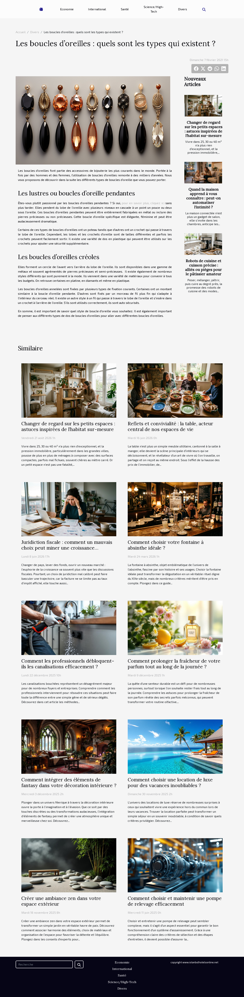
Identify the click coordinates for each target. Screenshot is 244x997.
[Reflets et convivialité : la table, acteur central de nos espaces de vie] (175, 390)
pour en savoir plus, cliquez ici (143, 203)
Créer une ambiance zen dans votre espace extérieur (61, 901)
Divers (182, 9)
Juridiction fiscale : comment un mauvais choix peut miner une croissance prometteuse (66, 548)
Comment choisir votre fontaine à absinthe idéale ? (166, 545)
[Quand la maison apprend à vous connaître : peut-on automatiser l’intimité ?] (203, 172)
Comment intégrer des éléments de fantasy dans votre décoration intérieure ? (68, 782)
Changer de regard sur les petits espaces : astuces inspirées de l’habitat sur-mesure (203, 129)
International (97, 9)
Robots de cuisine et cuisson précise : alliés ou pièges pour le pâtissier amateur (203, 267)
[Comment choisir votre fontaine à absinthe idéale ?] (175, 509)
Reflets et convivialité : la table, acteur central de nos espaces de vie (170, 426)
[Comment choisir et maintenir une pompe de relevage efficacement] (175, 865)
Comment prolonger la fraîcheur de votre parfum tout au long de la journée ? (174, 664)
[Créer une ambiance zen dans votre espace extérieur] (68, 865)
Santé (125, 9)
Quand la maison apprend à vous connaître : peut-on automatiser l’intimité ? (203, 198)
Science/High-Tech (154, 9)
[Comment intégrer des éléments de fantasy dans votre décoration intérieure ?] (68, 746)
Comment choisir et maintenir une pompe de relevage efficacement (175, 901)
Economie (67, 9)
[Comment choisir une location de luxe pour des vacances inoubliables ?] (175, 746)
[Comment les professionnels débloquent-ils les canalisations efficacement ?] (68, 627)
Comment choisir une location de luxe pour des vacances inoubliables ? (170, 782)
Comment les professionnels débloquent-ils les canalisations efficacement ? (67, 664)
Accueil (21, 32)
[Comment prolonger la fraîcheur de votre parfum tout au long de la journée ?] (175, 627)
